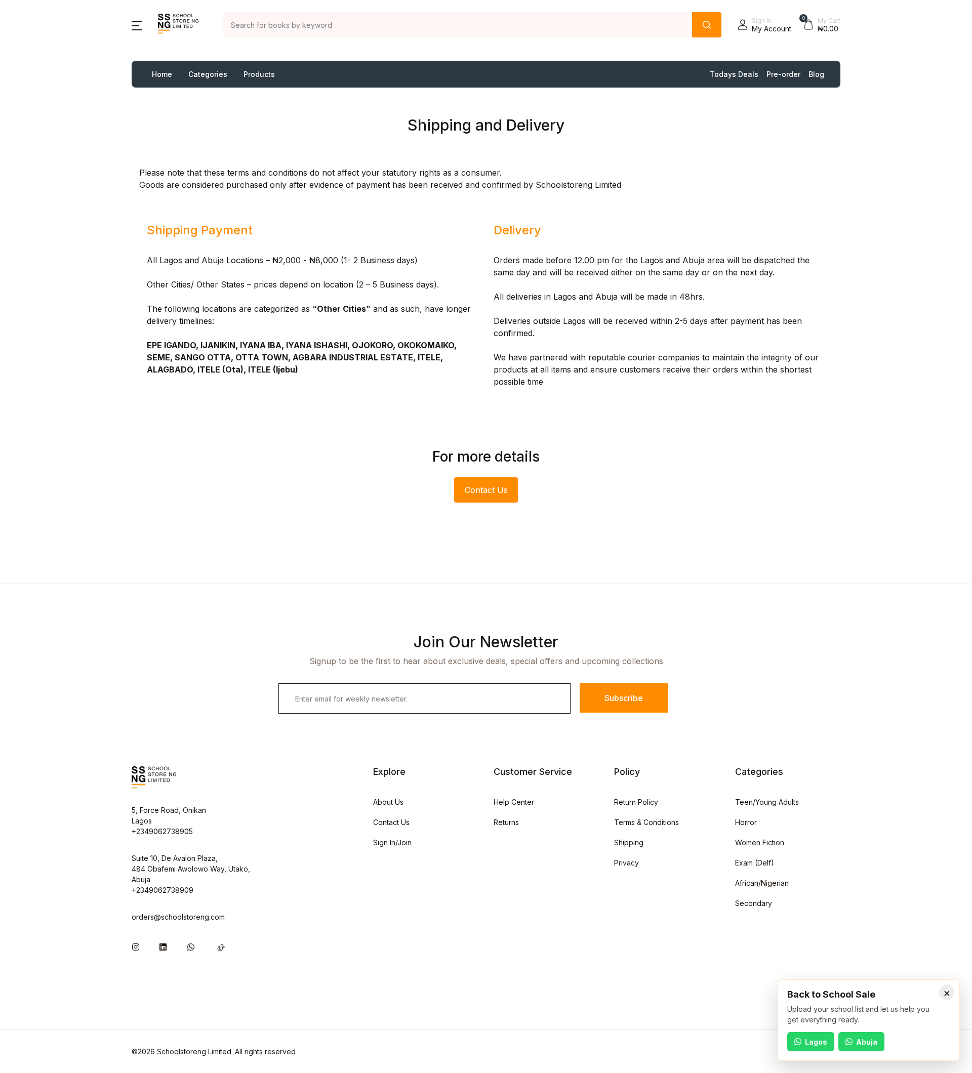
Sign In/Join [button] (392, 842)
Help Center (514, 802)
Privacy (626, 862)
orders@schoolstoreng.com (178, 917)
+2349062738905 (162, 831)
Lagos (816, 1042)
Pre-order (783, 74)
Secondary (753, 903)
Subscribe (623, 698)
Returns (506, 822)
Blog (816, 74)
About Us (388, 802)
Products (259, 74)
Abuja (866, 1042)
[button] (137, 25)
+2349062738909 (162, 890)
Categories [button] (207, 74)
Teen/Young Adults (767, 802)
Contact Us (486, 490)
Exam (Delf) (754, 862)
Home (162, 74)
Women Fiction (759, 842)
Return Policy (636, 802)
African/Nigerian (762, 883)
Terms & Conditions (646, 822)
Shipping (628, 842)
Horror (746, 822)
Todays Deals (734, 74)
